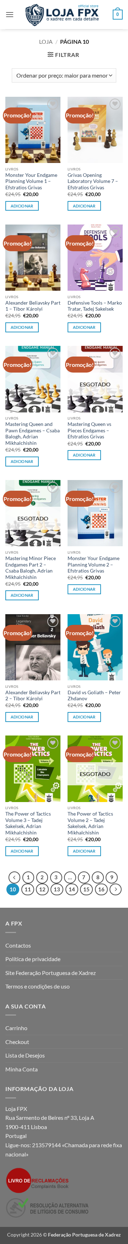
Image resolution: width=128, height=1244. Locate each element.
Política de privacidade (32, 958)
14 (72, 889)
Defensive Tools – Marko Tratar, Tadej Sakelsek (95, 306)
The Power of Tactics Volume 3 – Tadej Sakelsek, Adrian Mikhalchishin (28, 823)
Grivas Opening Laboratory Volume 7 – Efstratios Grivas (93, 181)
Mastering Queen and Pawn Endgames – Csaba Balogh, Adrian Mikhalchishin (32, 433)
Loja (46, 41)
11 (28, 889)
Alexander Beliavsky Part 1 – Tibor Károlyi (32, 306)
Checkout (17, 1041)
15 (86, 889)
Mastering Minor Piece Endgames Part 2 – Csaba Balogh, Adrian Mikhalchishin (30, 567)
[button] (9, 14)
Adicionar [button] (22, 206)
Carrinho (16, 1027)
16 (101, 889)
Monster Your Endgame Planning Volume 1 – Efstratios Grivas (31, 181)
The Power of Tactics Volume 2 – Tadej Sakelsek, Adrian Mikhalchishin (90, 823)
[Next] (116, 890)
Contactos (18, 945)
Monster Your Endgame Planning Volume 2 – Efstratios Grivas (93, 564)
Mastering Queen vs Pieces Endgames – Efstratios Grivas (89, 430)
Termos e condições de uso (37, 986)
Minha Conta (21, 1069)
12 (42, 889)
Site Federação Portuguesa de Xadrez (50, 972)
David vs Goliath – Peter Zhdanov (94, 696)
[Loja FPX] (63, 14)
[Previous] (15, 877)
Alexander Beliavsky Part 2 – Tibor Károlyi (32, 696)
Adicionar (84, 455)
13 (57, 889)
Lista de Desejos (25, 1055)
